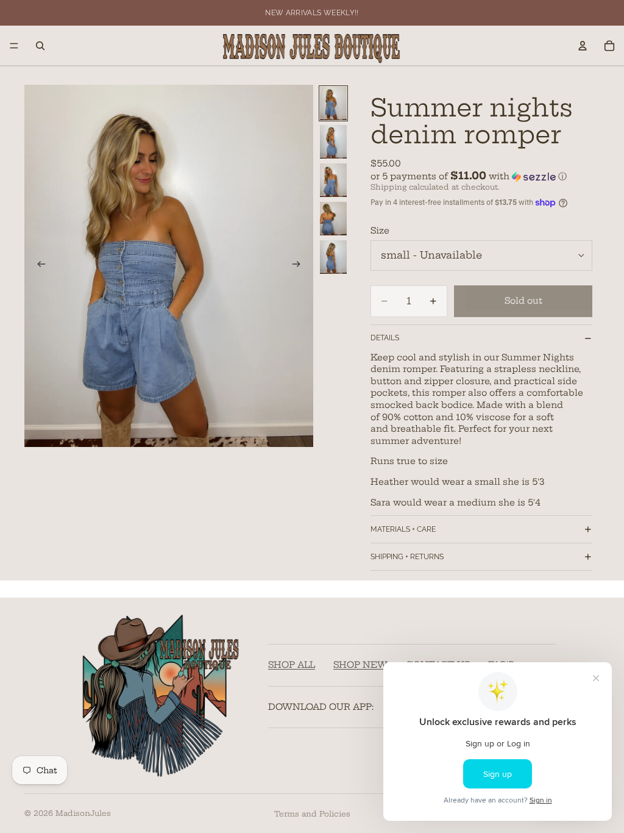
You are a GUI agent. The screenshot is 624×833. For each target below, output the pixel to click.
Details (384, 338)
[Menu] (14, 46)
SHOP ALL (291, 665)
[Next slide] (299, 265)
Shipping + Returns (407, 556)
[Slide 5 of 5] (333, 257)
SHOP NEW (360, 665)
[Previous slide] (37, 265)
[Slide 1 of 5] (333, 103)
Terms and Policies (312, 813)
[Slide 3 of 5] (333, 180)
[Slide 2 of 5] (333, 142)
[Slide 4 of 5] (333, 218)
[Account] (582, 45)
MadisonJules (83, 813)
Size (379, 230)
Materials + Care (403, 529)
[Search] (40, 45)
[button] (481, 176)
